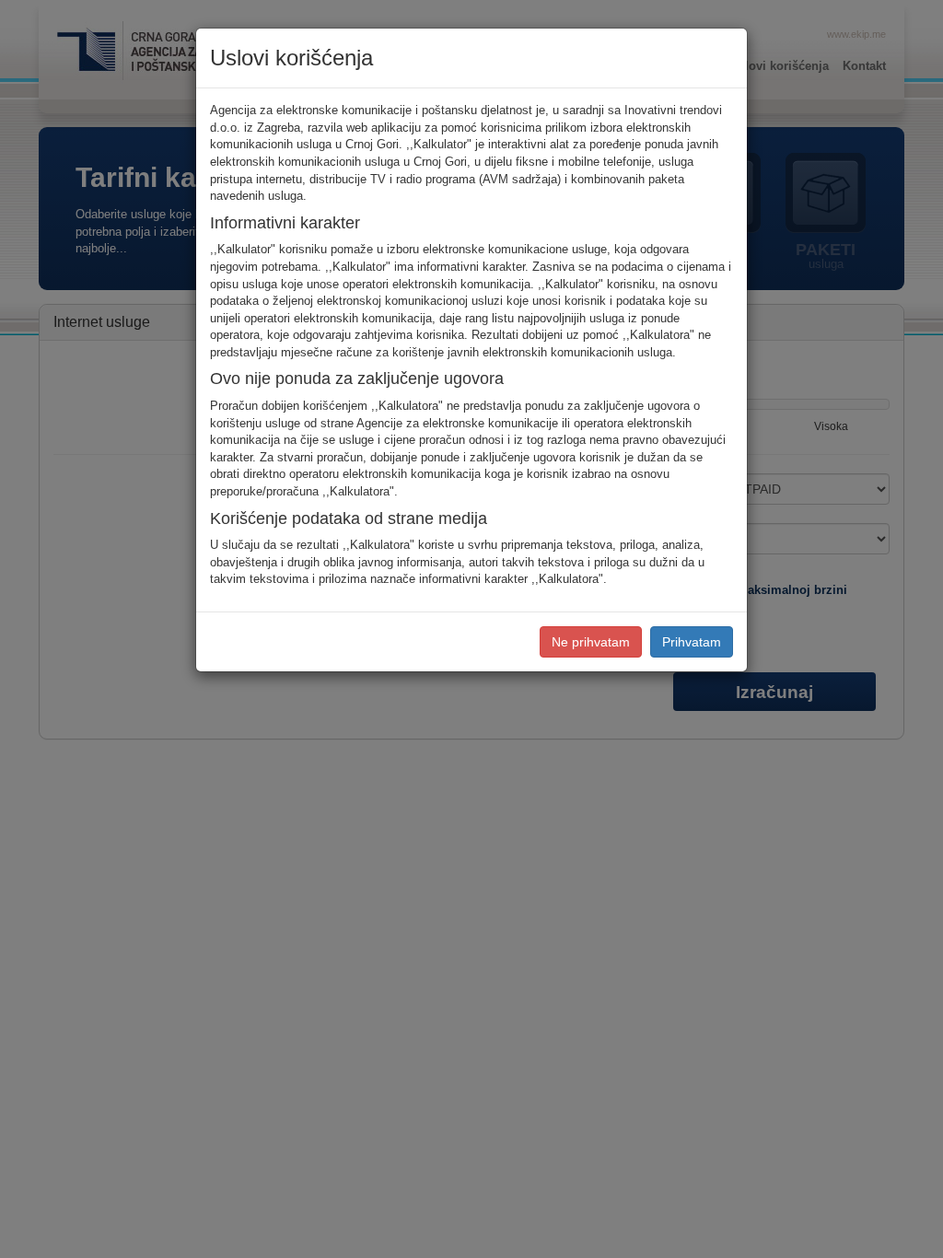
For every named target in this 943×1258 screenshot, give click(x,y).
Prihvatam (691, 642)
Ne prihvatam (591, 642)
